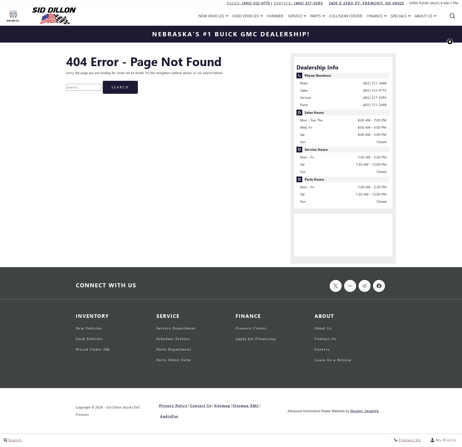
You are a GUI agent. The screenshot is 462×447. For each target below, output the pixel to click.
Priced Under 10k (93, 350)
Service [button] (295, 16)
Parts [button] (315, 16)
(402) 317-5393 (374, 97)
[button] (452, 15)
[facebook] (379, 286)
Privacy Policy (173, 405)
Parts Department (174, 350)
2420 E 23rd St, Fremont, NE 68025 (366, 3)
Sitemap (222, 405)
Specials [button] (398, 16)
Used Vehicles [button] (245, 16)
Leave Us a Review (332, 360)
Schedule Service (173, 339)
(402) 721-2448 (374, 83)
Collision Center (345, 15)
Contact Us (325, 339)
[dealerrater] (365, 286)
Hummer (275, 15)
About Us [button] (423, 16)
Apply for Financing (256, 339)
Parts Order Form (173, 360)
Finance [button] (375, 16)
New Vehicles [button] (211, 16)
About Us (323, 328)
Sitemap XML (246, 405)
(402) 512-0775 (374, 90)
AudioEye (169, 416)
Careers (322, 350)
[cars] (350, 286)
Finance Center (251, 328)
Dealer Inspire (364, 411)
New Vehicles (89, 328)
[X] (336, 286)
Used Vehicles (89, 339)
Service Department (176, 328)
